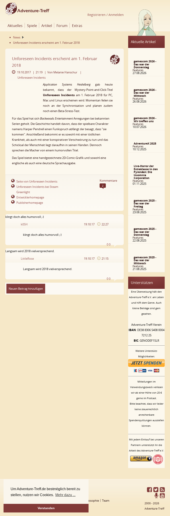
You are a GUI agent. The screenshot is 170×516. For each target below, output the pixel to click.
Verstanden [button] (46, 508)
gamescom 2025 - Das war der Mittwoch (145, 260)
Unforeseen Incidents (31, 78)
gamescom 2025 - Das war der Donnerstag (145, 232)
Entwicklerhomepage (30, 197)
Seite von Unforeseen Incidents (36, 181)
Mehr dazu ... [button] (65, 495)
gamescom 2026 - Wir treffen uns (145, 119)
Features (138, 70)
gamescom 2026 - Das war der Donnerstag (145, 64)
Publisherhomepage (29, 203)
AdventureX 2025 (145, 143)
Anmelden (116, 15)
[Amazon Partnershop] (141, 463)
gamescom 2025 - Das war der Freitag (145, 203)
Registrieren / (97, 15)
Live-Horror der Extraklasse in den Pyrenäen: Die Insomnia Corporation (146, 172)
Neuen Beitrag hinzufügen (26, 289)
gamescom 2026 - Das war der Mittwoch (145, 93)
